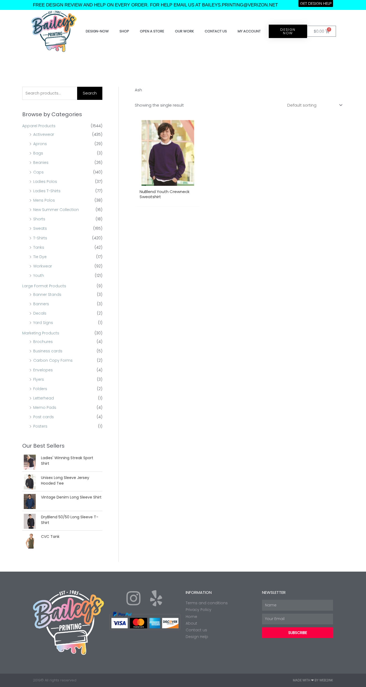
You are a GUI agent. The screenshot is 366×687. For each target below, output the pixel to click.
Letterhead (43, 398)
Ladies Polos (45, 181)
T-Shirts (40, 238)
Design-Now (97, 31)
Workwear (42, 266)
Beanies (40, 162)
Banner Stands (47, 294)
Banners (41, 304)
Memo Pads (44, 407)
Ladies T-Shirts (47, 191)
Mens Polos (44, 200)
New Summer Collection (56, 209)
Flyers (38, 379)
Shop (124, 31)
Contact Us (216, 31)
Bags (38, 153)
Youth (38, 275)
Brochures (43, 341)
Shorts (39, 219)
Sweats (40, 228)
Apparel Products (38, 126)
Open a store (152, 31)
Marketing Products (40, 333)
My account (249, 31)
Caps (38, 172)
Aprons (40, 143)
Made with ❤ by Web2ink (313, 680)
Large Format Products (44, 286)
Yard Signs (43, 322)
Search (90, 93)
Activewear (43, 134)
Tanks (38, 247)
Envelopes (43, 370)
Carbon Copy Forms (53, 360)
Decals (39, 313)
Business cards (47, 351)
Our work (184, 31)
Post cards (43, 417)
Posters (40, 426)
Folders (40, 388)
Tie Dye (40, 256)
